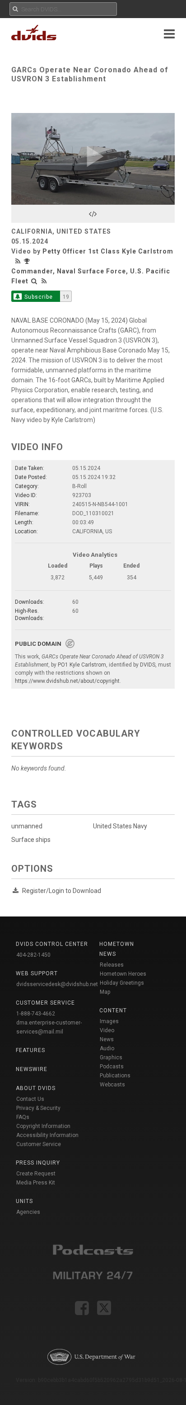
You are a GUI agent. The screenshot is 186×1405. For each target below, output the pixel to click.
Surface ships (31, 839)
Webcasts (112, 1084)
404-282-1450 (33, 955)
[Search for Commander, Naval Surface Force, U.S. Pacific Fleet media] (34, 281)
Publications (115, 1075)
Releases (112, 965)
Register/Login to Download (61, 890)
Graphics (111, 1057)
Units (24, 1201)
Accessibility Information (47, 1135)
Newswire (31, 1069)
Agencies (28, 1212)
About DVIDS (36, 1088)
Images (109, 1021)
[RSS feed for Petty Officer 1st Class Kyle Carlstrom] (19, 261)
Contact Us (30, 1099)
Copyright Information (43, 1126)
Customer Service (38, 1144)
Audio (107, 1048)
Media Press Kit (35, 1182)
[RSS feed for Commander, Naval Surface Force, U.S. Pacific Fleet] (44, 281)
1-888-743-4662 (35, 1013)
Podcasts (112, 1066)
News (107, 1039)
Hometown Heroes (123, 974)
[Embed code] (93, 214)
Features (30, 1050)
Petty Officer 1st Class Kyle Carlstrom (107, 251)
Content (113, 1010)
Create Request (36, 1173)
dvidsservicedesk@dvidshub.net (57, 984)
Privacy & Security (38, 1108)
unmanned (26, 826)
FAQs (22, 1117)
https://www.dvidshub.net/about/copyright (67, 681)
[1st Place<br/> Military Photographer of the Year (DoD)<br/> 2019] (28, 261)
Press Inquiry (38, 1163)
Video (107, 1030)
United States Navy (120, 826)
